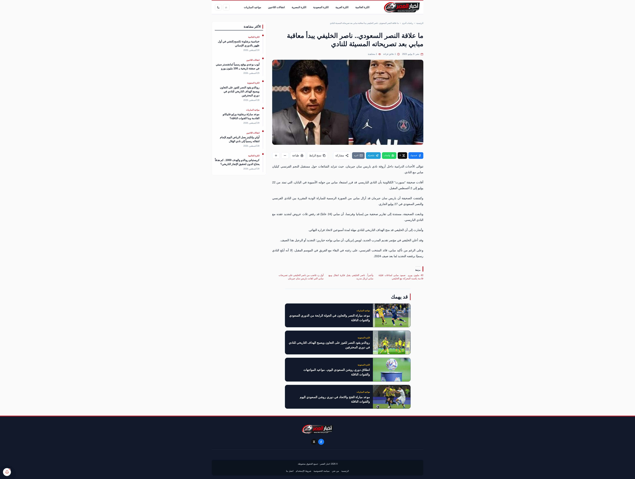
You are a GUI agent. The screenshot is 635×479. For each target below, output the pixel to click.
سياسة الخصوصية (322, 471)
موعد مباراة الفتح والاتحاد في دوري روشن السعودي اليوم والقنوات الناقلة (335, 399)
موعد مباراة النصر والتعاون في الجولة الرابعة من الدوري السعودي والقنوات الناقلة (329, 318)
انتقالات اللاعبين (276, 7)
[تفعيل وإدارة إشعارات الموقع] (7, 472)
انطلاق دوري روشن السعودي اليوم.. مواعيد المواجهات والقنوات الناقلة (336, 372)
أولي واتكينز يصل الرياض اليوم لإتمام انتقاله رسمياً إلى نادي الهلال (239, 139)
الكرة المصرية (299, 7)
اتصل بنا (290, 471)
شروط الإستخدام (303, 471)
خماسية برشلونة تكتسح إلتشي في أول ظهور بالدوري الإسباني (238, 43)
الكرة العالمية (362, 7)
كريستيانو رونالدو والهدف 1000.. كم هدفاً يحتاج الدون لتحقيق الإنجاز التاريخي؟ (237, 162)
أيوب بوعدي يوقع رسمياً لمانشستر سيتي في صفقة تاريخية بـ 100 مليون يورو (237, 66)
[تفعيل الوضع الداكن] (218, 7)
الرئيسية (419, 23)
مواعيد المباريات (252, 7)
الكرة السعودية (321, 7)
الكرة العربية (342, 7)
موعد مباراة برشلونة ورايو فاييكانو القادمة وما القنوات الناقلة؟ (241, 116)
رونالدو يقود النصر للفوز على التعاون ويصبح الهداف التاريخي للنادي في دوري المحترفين (329, 345)
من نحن (335, 471)
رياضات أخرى (407, 23)
